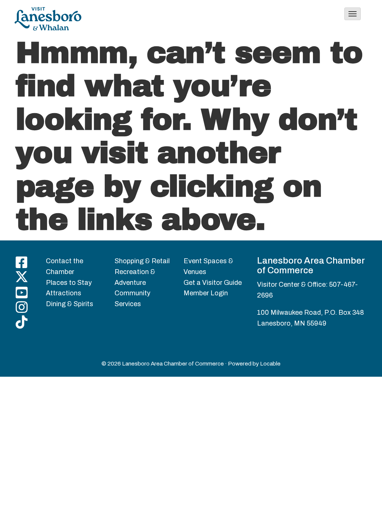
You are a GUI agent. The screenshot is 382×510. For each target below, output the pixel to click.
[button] (352, 13)
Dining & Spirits (69, 304)
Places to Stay (69, 282)
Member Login (206, 293)
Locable (270, 364)
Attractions (63, 293)
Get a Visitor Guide (213, 282)
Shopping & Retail (142, 261)
